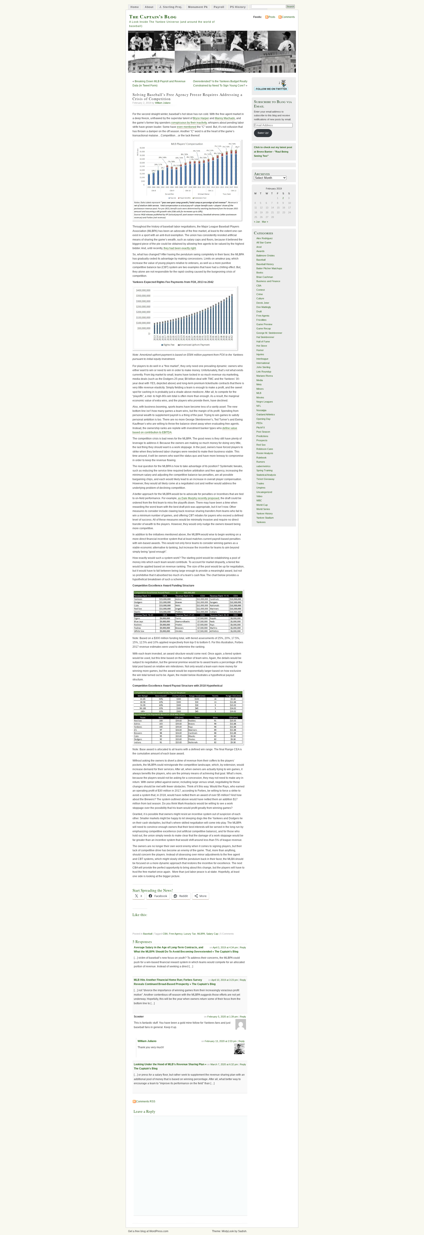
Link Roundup (263, 371)
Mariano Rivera (264, 375)
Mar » (265, 221)
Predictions (262, 436)
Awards (260, 251)
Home (135, 7)
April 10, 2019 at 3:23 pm (224, 980)
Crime (259, 294)
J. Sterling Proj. (170, 7)
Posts (272, 17)
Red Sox (261, 444)
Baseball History (265, 264)
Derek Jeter (262, 303)
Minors (260, 388)
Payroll (219, 7)
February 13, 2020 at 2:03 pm (221, 1041)
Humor (260, 350)
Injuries (260, 354)
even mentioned (186, 126)
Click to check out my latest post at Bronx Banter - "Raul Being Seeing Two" (273, 151)
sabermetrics (263, 466)
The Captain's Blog (153, 16)
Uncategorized (264, 492)
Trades (260, 483)
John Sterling (263, 367)
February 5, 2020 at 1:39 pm (222, 1016)
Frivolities (261, 320)
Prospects (261, 440)
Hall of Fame (263, 341)
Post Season (263, 431)
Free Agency (175, 933)
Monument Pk (198, 7)
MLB (258, 393)
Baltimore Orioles (265, 255)
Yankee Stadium (265, 517)
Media (259, 380)
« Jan (257, 221)
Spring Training (264, 470)
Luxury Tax (190, 933)
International (262, 363)
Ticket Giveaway (265, 479)
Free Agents (262, 315)
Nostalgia (261, 410)
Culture (260, 298)
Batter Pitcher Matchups (269, 268)
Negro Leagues (264, 401)
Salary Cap (212, 933)
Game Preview (264, 324)
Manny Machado (225, 118)
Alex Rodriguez (264, 238)
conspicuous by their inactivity (189, 122)
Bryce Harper (201, 118)
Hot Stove (261, 345)
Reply (243, 947)
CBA (165, 933)
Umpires (260, 487)
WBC (259, 500)
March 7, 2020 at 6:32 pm (224, 1064)
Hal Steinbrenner (265, 337)
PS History (238, 7)
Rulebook (261, 457)
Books (259, 272)
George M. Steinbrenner (269, 333)
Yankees (261, 522)
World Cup (262, 505)
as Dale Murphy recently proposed (198, 498)
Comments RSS (145, 1101)
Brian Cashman (264, 277)
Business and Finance (268, 281)
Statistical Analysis (266, 474)
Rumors (260, 461)
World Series (263, 509)
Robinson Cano (264, 449)
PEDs (259, 423)
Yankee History (264, 513)
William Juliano (162, 102)
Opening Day (263, 419)
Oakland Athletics (265, 414)
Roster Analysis (264, 453)
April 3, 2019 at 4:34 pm (225, 947)
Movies (260, 397)
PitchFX (260, 427)
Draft (259, 311)
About (149, 7)
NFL (258, 406)
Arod (258, 247)
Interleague (262, 358)
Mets (259, 384)
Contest (260, 289)
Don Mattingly (263, 307)
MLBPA (201, 933)
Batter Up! (263, 133)
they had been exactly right (180, 248)
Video (259, 496)
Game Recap (263, 328)
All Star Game (263, 242)
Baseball (147, 933)
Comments (288, 17)
